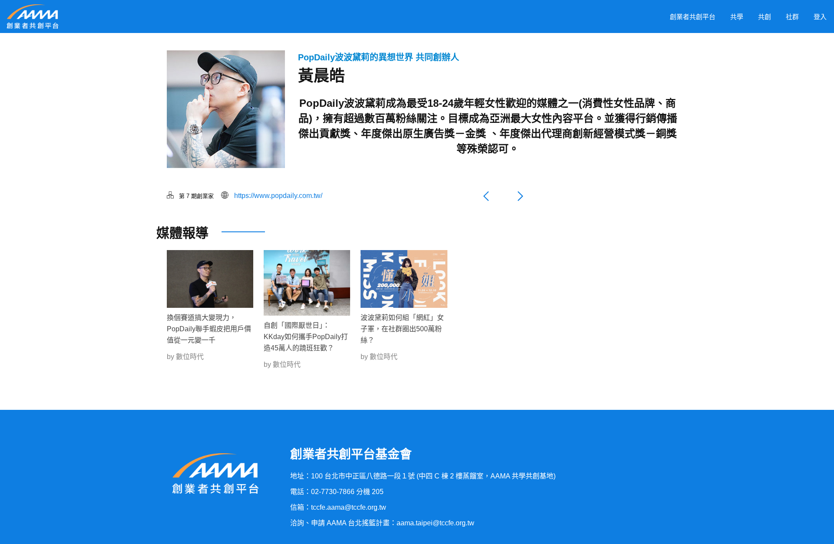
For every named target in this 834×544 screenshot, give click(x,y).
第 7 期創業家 (196, 196)
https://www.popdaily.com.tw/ (278, 195)
